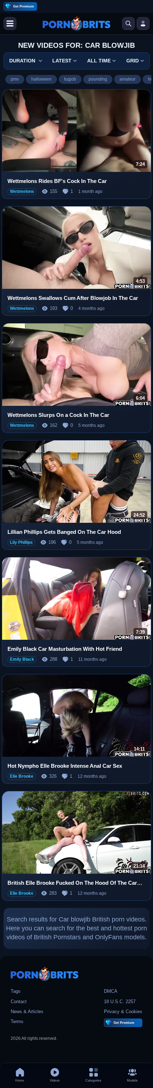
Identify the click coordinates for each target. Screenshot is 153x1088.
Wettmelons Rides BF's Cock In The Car (57, 181)
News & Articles (27, 1011)
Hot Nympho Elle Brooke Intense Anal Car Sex (64, 766)
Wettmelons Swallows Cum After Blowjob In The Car (72, 298)
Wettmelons (22, 191)
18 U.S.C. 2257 (120, 1001)
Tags (16, 991)
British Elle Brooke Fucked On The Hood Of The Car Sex (72, 883)
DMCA (110, 991)
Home (19, 1080)
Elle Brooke (21, 776)
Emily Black (22, 659)
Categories (93, 1080)
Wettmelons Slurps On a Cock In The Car (58, 415)
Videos (55, 1080)
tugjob (70, 79)
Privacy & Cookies (123, 1011)
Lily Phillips (21, 542)
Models (132, 1080)
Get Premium (23, 6)
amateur (128, 79)
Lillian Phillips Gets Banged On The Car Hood (64, 532)
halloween (41, 79)
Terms (17, 1021)
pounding (98, 79)
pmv (15, 79)
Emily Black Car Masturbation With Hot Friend (64, 649)
